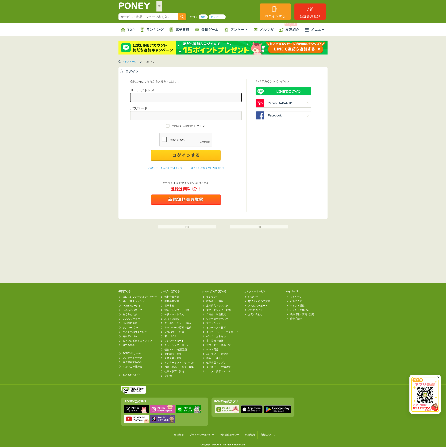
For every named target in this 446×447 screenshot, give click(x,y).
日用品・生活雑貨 (216, 314)
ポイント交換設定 (299, 310)
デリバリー (217, 17)
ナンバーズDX (130, 327)
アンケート (239, 29)
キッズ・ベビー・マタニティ (222, 332)
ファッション (213, 323)
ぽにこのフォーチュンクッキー (140, 296)
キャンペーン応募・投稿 (177, 327)
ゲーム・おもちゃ (216, 336)
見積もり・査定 (173, 358)
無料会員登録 (171, 296)
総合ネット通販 (214, 301)
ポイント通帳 (297, 305)
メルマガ (267, 29)
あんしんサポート (258, 305)
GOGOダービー (131, 318)
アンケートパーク (132, 357)
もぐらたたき (130, 314)
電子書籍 (182, 29)
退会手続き (296, 318)
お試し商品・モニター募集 (179, 367)
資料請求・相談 (173, 353)
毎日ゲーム (210, 29)
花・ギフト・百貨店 (217, 353)
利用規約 (250, 434)
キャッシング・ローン (176, 345)
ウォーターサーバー (217, 318)
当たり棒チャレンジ (134, 301)
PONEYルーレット (133, 305)
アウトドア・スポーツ (218, 345)
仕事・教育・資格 (174, 371)
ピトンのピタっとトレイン (137, 340)
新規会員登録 (310, 16)
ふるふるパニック (132, 310)
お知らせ (253, 296)
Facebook (275, 115)
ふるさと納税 (171, 318)
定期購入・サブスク (217, 305)
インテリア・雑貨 (216, 327)
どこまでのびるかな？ (135, 332)
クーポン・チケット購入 (177, 323)
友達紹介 (292, 29)
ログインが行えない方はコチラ (208, 167)
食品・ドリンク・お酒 (218, 310)
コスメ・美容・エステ (218, 371)
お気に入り (296, 301)
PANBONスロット (132, 323)
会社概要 (179, 434)
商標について (267, 434)
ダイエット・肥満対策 (218, 367)
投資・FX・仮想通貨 (175, 349)
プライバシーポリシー (202, 434)
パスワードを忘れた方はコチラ (165, 167)
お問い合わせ (255, 314)
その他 (168, 375)
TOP (131, 29)
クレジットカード (174, 340)
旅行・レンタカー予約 (176, 310)
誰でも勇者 (129, 345)
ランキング (155, 29)
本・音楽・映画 (214, 340)
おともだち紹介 (131, 374)
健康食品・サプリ (216, 362)
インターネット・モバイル (179, 362)
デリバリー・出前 (174, 332)
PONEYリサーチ (132, 353)
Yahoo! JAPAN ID (280, 103)
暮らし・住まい (214, 358)
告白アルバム (130, 336)
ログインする (275, 16)
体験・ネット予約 (174, 314)
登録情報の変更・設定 (302, 314)
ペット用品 (212, 349)
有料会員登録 (171, 301)
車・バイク (170, 336)
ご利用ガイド (255, 310)
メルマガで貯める (132, 366)
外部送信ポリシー (229, 434)
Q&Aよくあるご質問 (259, 301)
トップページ (129, 61)
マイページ (296, 296)
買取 (203, 17)
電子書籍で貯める (132, 362)
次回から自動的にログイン (188, 126)
